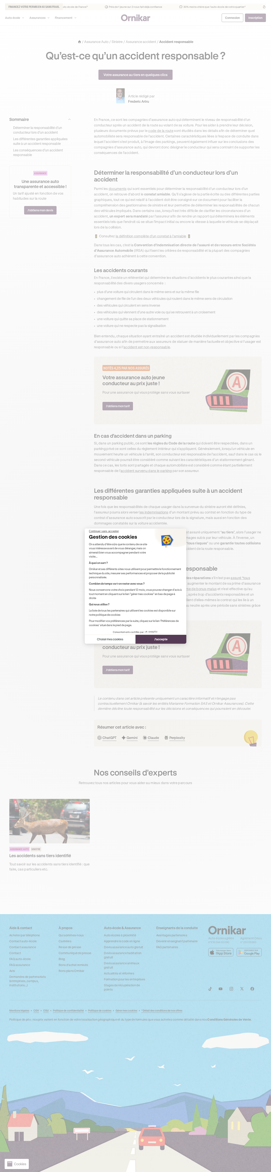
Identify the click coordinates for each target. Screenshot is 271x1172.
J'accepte (160, 639)
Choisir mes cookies (110, 639)
